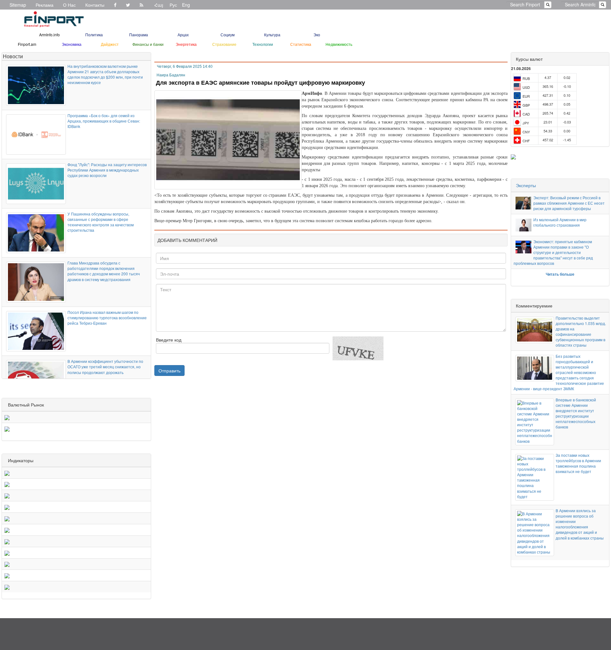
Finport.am (27, 44)
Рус (173, 5)
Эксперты (526, 185)
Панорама (138, 34)
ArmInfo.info (49, 34)
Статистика (300, 44)
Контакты (94, 5)
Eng (186, 5)
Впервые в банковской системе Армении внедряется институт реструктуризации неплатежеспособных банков (576, 413)
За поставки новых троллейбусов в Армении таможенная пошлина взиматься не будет (578, 463)
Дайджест (110, 44)
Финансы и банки (148, 44)
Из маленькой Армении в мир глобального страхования (559, 222)
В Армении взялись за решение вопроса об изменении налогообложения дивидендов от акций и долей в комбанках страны (580, 524)
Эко (316, 34)
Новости (13, 56)
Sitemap (18, 5)
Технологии (262, 44)
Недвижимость (339, 44)
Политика (94, 34)
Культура (272, 34)
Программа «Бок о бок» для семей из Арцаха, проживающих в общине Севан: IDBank (103, 121)
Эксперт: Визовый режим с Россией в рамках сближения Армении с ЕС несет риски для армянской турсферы (569, 203)
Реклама (44, 5)
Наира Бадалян (171, 75)
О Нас (69, 5)
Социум (228, 34)
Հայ (158, 5)
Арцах (183, 34)
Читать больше (560, 274)
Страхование (224, 44)
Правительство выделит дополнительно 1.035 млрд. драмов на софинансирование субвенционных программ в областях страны (581, 331)
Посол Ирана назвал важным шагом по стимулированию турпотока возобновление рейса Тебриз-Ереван (107, 317)
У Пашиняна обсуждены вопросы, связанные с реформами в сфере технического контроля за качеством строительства (100, 222)
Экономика (71, 44)
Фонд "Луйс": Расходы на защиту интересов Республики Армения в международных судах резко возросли (107, 170)
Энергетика (186, 44)
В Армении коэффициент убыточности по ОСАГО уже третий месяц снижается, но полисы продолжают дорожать (105, 366)
